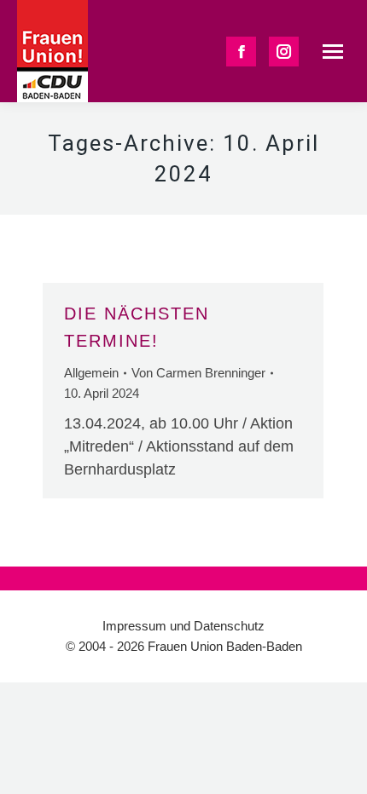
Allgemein (91, 372)
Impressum (134, 626)
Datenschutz (229, 626)
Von (198, 372)
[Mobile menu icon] (333, 51)
